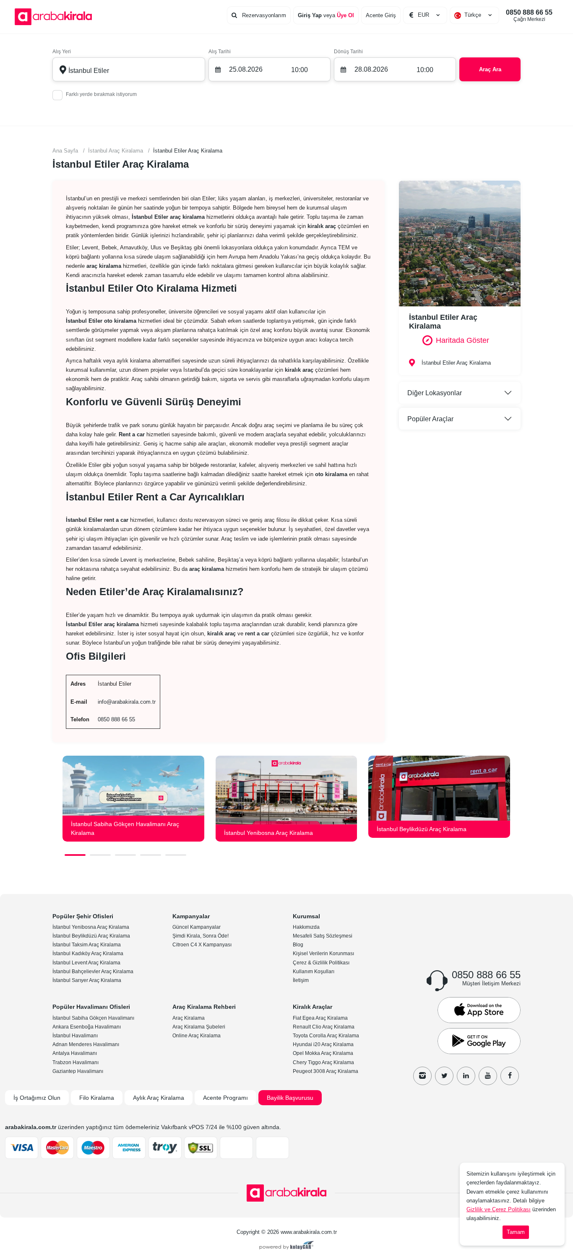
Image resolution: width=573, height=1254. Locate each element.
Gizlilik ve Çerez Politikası (498, 1209)
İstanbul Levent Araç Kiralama (86, 963)
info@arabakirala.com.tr (127, 702)
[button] (75, 855)
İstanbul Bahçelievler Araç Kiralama (92, 971)
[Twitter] (444, 1076)
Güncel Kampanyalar (196, 927)
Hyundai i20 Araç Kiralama (323, 1044)
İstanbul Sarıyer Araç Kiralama (86, 980)
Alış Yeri (61, 51)
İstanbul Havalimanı (75, 1036)
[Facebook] (509, 1076)
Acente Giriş (381, 15)
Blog (298, 945)
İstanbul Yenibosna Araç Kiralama (90, 927)
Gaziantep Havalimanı (77, 1071)
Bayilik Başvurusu (290, 1097)
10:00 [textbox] (299, 69)
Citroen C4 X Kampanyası (202, 945)
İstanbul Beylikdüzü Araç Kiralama (91, 936)
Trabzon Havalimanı (75, 1062)
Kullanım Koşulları (313, 971)
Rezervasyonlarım (263, 15)
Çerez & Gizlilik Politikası (321, 963)
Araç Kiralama (188, 1018)
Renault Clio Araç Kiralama (323, 1027)
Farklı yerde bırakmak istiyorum (101, 94)
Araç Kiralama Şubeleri (198, 1027)
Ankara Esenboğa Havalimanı (86, 1027)
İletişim (301, 980)
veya (326, 15)
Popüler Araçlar (430, 418)
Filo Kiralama (96, 1097)
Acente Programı (225, 1097)
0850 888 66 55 (529, 15)
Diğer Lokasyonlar (434, 392)
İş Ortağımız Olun (36, 1097)
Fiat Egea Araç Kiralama (320, 1018)
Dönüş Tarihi (348, 51)
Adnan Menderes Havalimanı (85, 1044)
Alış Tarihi (219, 51)
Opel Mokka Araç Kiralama (323, 1053)
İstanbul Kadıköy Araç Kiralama (87, 953)
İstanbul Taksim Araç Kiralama (86, 945)
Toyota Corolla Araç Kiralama (326, 1036)
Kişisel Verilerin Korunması (323, 953)
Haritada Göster (462, 340)
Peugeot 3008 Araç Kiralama (325, 1071)
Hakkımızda (306, 927)
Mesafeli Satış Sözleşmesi (322, 936)
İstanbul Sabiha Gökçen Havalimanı (93, 1018)
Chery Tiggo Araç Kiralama (323, 1062)
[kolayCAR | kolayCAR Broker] (287, 1246)
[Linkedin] (466, 1076)
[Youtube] (488, 1076)
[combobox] (474, 15)
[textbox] (474, 15)
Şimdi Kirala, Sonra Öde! (200, 936)
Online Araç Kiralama (196, 1036)
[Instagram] (422, 1076)
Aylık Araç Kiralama (158, 1097)
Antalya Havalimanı (74, 1053)
